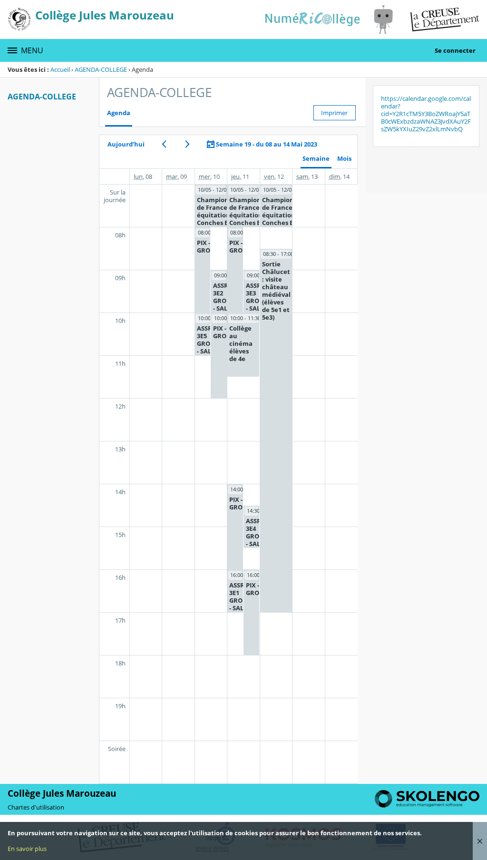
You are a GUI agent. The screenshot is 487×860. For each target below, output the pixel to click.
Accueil (60, 69)
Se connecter (455, 50)
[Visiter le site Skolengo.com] (427, 805)
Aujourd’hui (126, 144)
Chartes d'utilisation (36, 807)
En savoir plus (27, 848)
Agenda (118, 113)
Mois (344, 159)
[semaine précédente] (163, 144)
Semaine (316, 159)
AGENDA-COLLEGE (101, 69)
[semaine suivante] (187, 144)
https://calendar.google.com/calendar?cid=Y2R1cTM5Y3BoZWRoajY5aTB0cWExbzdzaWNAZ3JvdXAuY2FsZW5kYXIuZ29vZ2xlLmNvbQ (426, 113)
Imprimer (334, 112)
